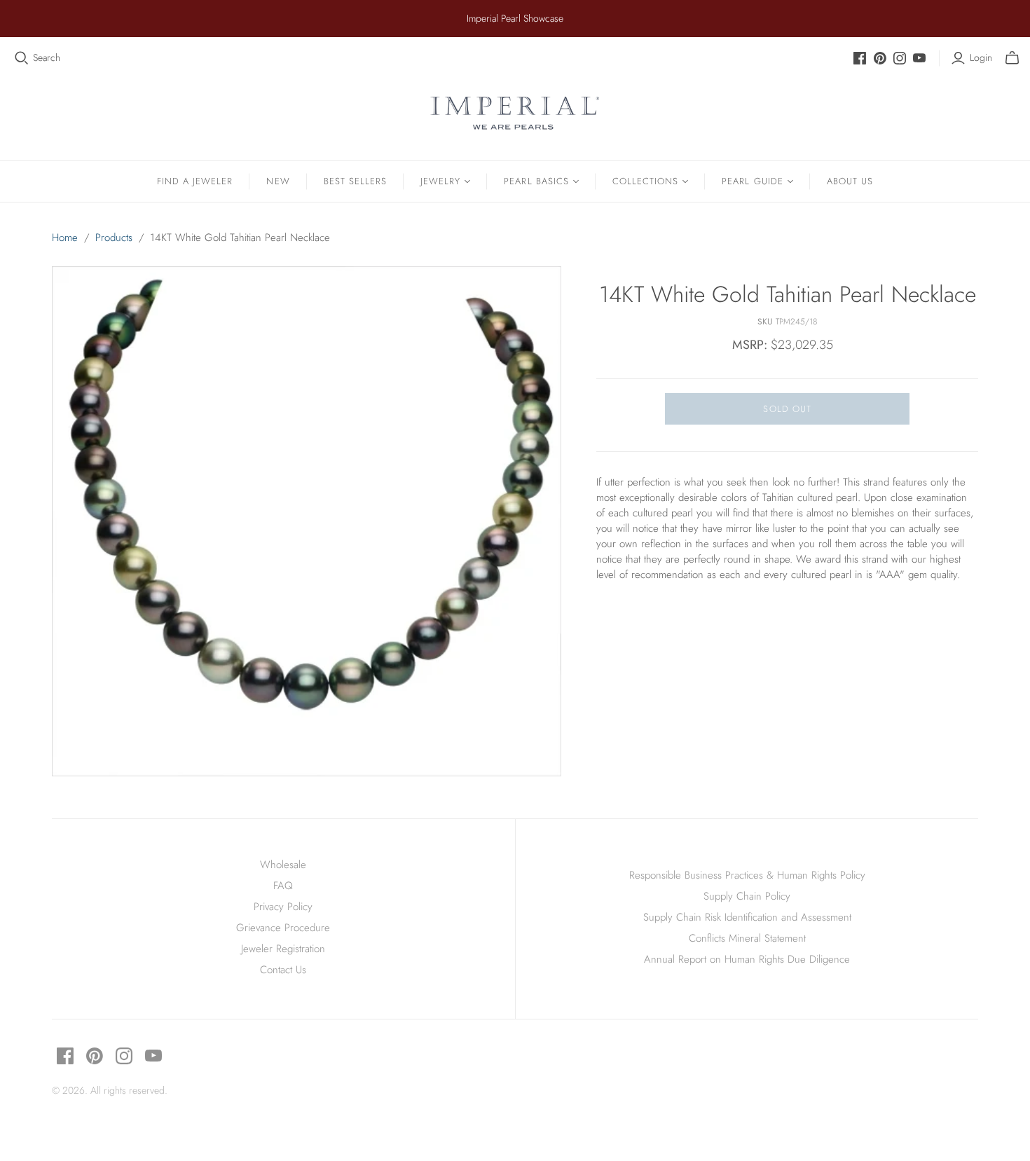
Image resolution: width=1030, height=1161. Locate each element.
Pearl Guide (752, 181)
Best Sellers (355, 181)
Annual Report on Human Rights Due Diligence (747, 959)
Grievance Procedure (283, 927)
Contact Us (283, 969)
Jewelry (440, 181)
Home (65, 237)
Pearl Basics (536, 181)
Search (46, 57)
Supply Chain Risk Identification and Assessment (747, 917)
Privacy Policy (283, 906)
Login (981, 57)
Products (113, 237)
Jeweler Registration (283, 948)
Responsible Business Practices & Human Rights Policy (747, 875)
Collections (645, 181)
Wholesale (283, 864)
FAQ (283, 885)
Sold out (787, 408)
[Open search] (22, 58)
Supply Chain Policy (746, 896)
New (277, 181)
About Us (850, 181)
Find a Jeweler (195, 181)
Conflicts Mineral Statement (747, 938)
